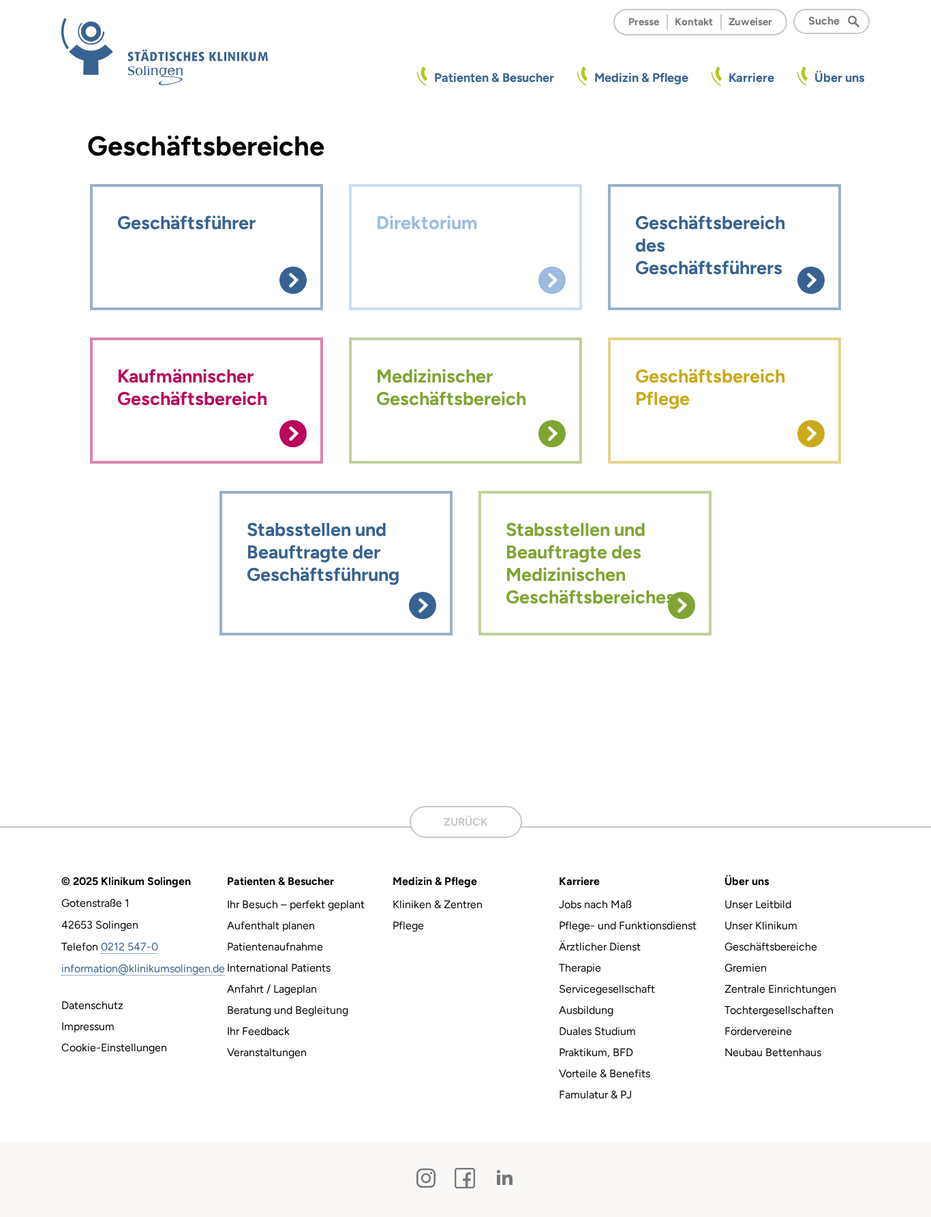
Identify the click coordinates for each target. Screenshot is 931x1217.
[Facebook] (464, 1178)
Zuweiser (750, 22)
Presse (643, 22)
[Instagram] (426, 1178)
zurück (466, 821)
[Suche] (857, 20)
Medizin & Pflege (641, 77)
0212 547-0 (129, 946)
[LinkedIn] (504, 1178)
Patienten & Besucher (494, 77)
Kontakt (694, 22)
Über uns (839, 77)
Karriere (751, 77)
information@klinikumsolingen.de (143, 968)
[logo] (164, 51)
